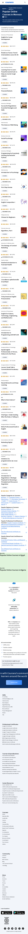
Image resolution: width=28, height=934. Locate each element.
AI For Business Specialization (9, 757)
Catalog (4, 822)
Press (3, 877)
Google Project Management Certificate (11, 734)
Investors (4, 879)
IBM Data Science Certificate (8, 742)
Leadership (4, 818)
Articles (4, 891)
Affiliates (4, 895)
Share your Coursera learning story (10, 803)
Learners (4, 855)
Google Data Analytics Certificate (9, 730)
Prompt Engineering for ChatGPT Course (11, 771)
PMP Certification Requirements (9, 799)
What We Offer (5, 816)
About (3, 814)
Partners (4, 857)
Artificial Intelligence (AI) (7, 699)
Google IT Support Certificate (9, 732)
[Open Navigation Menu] (3, 2)
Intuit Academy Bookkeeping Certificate (11, 744)
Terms (3, 881)
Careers (4, 820)
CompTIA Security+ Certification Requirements (12, 791)
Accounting (4, 697)
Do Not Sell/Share (6, 899)
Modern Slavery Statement (8, 897)
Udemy (4, 844)
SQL (3, 715)
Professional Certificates (8, 826)
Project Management (7, 711)
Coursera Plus (5, 824)
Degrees (4, 830)
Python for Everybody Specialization (10, 773)
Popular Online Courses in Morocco (15, 8)
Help (3, 885)
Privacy (4, 883)
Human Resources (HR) (7, 707)
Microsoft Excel (5, 709)
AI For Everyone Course (7, 759)
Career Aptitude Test (7, 785)
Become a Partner (6, 838)
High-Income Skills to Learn (8, 795)
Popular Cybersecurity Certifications (10, 801)
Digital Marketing (6, 705)
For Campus (5, 836)
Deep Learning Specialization (8, 763)
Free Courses (5, 842)
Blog (3, 861)
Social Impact (5, 840)
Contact (4, 889)
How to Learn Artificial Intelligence (10, 797)
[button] (14, 17)
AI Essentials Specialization (8, 755)
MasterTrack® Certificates (8, 828)
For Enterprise (5, 832)
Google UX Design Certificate (8, 736)
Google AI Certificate (7, 726)
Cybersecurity (5, 701)
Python (4, 713)
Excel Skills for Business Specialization (11, 765)
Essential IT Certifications (8, 793)
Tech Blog (4, 865)
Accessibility (5, 887)
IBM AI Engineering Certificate (9, 738)
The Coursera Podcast (7, 863)
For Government (6, 834)
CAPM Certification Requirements (9, 787)
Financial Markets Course (8, 767)
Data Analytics (5, 703)
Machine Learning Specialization (9, 769)
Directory (4, 893)
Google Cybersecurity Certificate (9, 728)
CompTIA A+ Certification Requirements (11, 789)
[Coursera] (9, 2)
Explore (4, 8)
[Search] (25, 2)
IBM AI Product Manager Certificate (10, 740)
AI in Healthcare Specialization (9, 761)
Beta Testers (5, 859)
